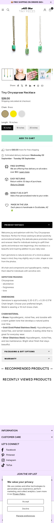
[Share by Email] (42, 85)
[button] (50, 9)
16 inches (7, 128)
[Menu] (2, 10)
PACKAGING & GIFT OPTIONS (19, 351)
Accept (25, 501)
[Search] (8, 10)
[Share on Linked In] (30, 85)
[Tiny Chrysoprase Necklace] (7, 74)
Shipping (5, 101)
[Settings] (44, 9)
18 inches (20, 128)
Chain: (7, 107)
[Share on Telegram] (34, 85)
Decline (25, 508)
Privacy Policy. (19, 494)
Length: (9, 122)
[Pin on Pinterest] (26, 85)
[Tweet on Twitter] (22, 85)
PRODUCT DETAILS (14, 225)
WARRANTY (10, 358)
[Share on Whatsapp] (38, 85)
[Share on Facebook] (18, 85)
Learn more (24, 172)
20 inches (34, 128)
